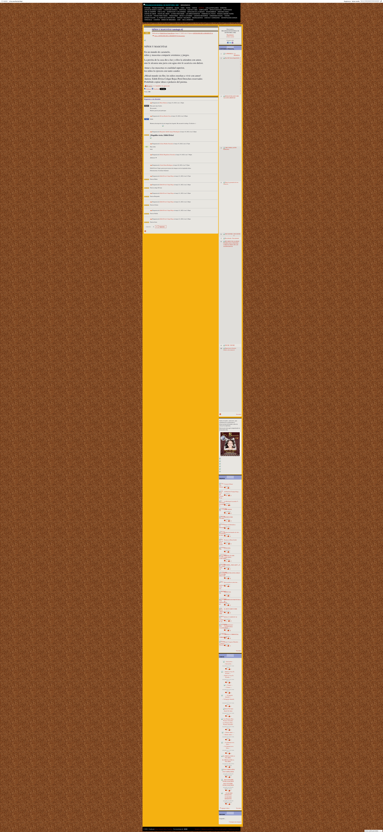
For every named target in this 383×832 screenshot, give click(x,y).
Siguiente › (162, 227)
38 (230, 621)
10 (230, 578)
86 (227, 495)
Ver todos (238, 414)
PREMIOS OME (228, 517)
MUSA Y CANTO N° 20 (230, 617)
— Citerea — (228, 687)
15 (230, 561)
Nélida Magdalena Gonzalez (167, 154)
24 (230, 613)
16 (230, 544)
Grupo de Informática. (230, 525)
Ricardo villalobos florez (228, 774)
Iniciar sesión (355, 1)
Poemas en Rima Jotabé (230, 540)
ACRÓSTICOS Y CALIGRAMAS (228, 626)
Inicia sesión (230, 37)
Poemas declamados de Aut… (232, 532)
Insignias (197, 829)
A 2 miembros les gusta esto (161, 86)
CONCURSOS (228, 509)
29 (230, 513)
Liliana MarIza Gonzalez (166, 144)
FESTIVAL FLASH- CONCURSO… (229, 556)
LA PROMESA (237, 54)
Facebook (156, 89)
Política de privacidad (221, 829)
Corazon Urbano (228, 484)
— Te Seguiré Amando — (228, 700)
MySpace (148, 89)
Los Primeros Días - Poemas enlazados (228, 723)
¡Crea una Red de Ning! (15, 1)
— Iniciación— (228, 664)
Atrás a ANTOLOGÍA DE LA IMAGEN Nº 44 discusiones (169, 36)
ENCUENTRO (236, 234)
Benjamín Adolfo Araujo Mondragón (170, 132)
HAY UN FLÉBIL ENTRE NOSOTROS (228, 784)
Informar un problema (207, 829)
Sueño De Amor (228, 711)
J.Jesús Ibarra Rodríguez (166, 165)
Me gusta (149, 86)
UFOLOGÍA (227, 548)
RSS (145, 231)
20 (230, 630)
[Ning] (4, 1)
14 (227, 505)
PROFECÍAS (227, 592)
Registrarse (347, 1)
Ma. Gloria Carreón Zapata (229, 764)
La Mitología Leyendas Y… (231, 501)
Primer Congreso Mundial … (232, 642)
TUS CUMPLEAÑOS (228, 772)
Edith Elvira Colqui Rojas (167, 33)
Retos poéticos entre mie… (231, 582)
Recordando (235, 238)
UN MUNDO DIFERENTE (228, 798)
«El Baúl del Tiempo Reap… (232, 491)
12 (230, 605)
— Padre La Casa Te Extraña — (228, 676)
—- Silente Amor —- (228, 734)
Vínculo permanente (151, 103)
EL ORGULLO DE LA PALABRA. (228, 760)
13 (227, 513)
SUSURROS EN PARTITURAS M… (232, 600)
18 (230, 521)
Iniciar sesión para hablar (371, 831)
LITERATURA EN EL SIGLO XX (232, 573)
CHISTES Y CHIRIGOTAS (231, 634)
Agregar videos (225, 808)
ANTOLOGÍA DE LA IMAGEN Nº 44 (203, 33)
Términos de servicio (233, 829)
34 (227, 521)
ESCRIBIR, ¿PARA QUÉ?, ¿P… (232, 565)
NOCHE (232, 345)
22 (230, 495)
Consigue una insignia (235, 822)
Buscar (381, 1)
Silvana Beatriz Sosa (165, 116)
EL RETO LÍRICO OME (230, 609)
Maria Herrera (163, 103)
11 (230, 569)
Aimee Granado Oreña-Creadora (163, 829)
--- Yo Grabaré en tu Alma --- (228, 747)
